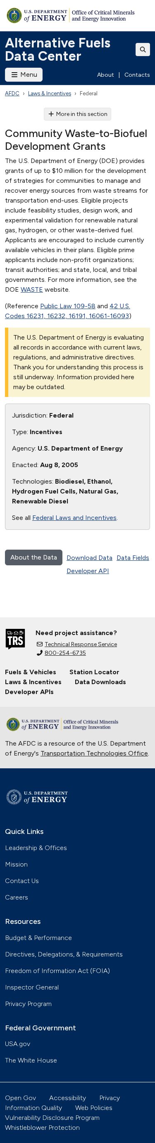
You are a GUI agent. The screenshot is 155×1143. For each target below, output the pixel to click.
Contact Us (22, 881)
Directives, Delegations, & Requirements (64, 954)
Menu (28, 74)
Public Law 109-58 (67, 306)
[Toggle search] (143, 49)
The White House (31, 1060)
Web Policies (93, 1108)
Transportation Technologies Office (94, 753)
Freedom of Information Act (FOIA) (57, 971)
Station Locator (94, 672)
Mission (16, 864)
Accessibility (67, 1098)
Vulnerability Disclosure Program (52, 1118)
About (105, 74)
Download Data (89, 558)
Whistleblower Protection (42, 1127)
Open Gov (20, 1098)
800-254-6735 (65, 653)
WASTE (32, 289)
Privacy (109, 1098)
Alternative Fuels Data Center (57, 49)
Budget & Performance (38, 938)
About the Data (33, 557)
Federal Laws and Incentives (74, 518)
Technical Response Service (81, 644)
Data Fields (133, 558)
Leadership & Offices (36, 848)
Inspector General (32, 987)
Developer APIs (29, 692)
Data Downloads (100, 682)
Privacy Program (28, 1004)
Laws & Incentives (49, 93)
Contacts (137, 74)
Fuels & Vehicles (30, 672)
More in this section (81, 114)
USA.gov (17, 1044)
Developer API (88, 571)
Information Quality (33, 1108)
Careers (16, 897)
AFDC (12, 93)
